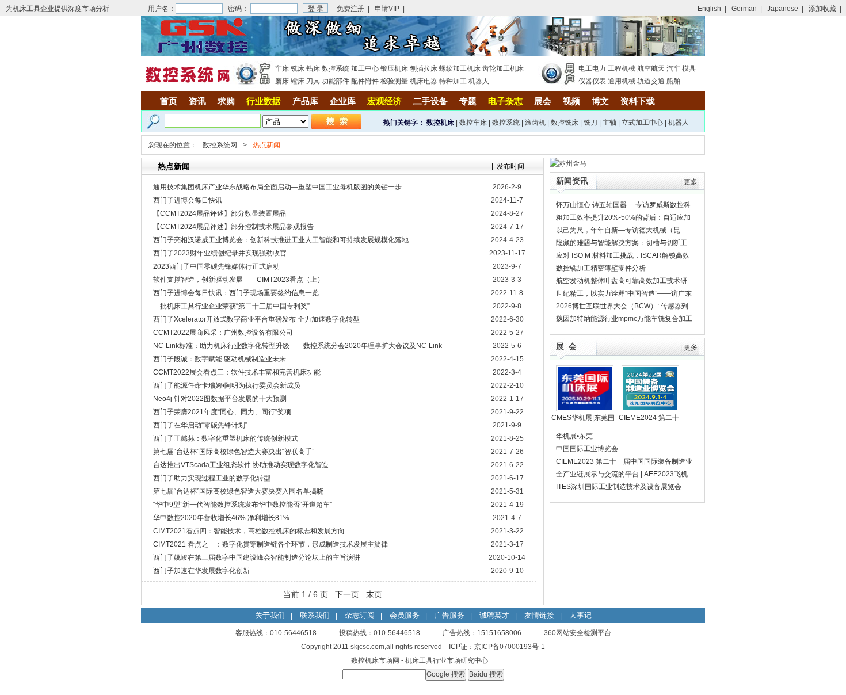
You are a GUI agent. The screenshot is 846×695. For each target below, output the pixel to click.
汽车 (673, 68)
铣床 (297, 68)
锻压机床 (394, 68)
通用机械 (621, 81)
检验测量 (394, 81)
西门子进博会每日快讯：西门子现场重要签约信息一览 (236, 293)
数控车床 (473, 123)
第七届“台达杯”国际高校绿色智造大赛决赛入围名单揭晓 (238, 491)
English (709, 9)
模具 (689, 68)
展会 (542, 101)
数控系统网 (220, 145)
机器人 (478, 81)
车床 (282, 68)
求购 (226, 101)
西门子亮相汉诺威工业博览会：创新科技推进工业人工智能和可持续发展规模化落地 (281, 240)
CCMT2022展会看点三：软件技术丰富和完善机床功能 (237, 372)
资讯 (197, 101)
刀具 (313, 81)
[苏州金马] (568, 163)
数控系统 (335, 68)
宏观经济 (384, 101)
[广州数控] (423, 53)
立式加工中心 (642, 123)
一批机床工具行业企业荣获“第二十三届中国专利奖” (231, 306)
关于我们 (270, 615)
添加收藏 (822, 9)
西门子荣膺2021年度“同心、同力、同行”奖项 (222, 412)
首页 (168, 101)
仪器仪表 (592, 81)
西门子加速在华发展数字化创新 (201, 571)
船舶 (673, 81)
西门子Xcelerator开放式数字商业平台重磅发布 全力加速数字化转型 (256, 319)
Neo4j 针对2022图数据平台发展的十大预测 (220, 399)
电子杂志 (505, 101)
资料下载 (637, 101)
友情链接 (539, 615)
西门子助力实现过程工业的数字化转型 (211, 478)
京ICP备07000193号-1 (509, 647)
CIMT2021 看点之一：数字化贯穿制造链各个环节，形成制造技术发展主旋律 (270, 544)
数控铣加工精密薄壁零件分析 (601, 268)
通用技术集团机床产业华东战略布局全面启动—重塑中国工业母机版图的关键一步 (277, 187)
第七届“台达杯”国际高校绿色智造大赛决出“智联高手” (233, 452)
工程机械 (621, 68)
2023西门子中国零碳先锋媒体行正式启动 (216, 266)
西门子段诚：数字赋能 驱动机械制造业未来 (219, 359)
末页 (374, 594)
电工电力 (592, 68)
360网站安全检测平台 (577, 633)
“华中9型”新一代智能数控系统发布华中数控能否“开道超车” (242, 505)
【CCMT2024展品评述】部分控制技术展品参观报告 (233, 227)
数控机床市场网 (375, 660)
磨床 (282, 81)
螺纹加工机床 (460, 68)
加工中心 (365, 68)
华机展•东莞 (574, 436)
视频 (571, 101)
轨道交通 (651, 81)
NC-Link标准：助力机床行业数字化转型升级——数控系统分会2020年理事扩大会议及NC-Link (297, 346)
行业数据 (263, 101)
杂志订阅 (360, 615)
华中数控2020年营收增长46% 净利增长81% (221, 518)
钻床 (313, 68)
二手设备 (430, 101)
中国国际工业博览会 (587, 449)
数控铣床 (564, 123)
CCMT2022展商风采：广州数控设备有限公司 (223, 333)
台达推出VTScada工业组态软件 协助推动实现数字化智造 (241, 465)
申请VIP (387, 9)
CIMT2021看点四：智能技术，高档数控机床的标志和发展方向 (249, 531)
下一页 (347, 594)
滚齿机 (535, 123)
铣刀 (590, 123)
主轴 (609, 123)
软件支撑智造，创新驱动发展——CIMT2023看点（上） (238, 280)
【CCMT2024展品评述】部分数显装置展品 (219, 213)
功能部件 (335, 81)
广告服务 (449, 615)
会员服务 (405, 615)
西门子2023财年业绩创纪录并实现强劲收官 (220, 253)
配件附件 (365, 81)
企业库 (343, 101)
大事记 (580, 615)
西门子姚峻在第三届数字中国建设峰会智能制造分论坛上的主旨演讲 (256, 557)
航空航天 (651, 68)
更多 (691, 182)
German (744, 9)
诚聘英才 (494, 615)
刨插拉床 (423, 68)
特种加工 (453, 81)
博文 (600, 101)
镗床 (297, 81)
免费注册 (350, 9)
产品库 (305, 101)
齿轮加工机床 (503, 68)
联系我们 (315, 615)
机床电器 (423, 81)
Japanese (782, 9)
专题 (468, 101)
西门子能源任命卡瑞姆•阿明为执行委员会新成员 (226, 385)
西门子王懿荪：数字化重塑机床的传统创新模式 (225, 438)
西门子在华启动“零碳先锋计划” (200, 425)
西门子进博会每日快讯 (187, 200)
